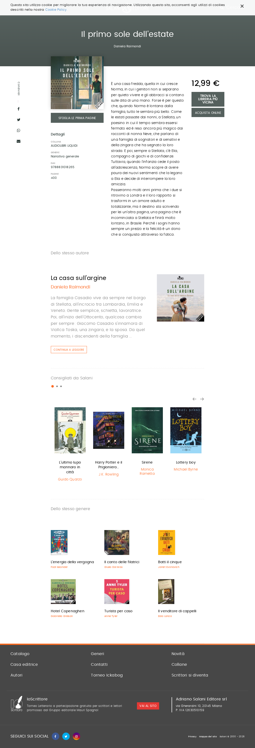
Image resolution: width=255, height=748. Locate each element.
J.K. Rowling (109, 474)
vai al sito (147, 706)
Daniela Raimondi (127, 46)
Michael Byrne (186, 469)
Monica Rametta (147, 472)
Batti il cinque (170, 562)
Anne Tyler (111, 616)
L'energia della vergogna (72, 562)
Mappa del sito (208, 737)
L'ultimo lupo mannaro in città (70, 467)
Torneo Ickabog (107, 675)
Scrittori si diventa (190, 675)
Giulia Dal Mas (113, 567)
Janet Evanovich (168, 567)
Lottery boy (186, 462)
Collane (179, 665)
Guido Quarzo (70, 479)
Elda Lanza (165, 616)
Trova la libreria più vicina (208, 99)
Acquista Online (208, 112)
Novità (178, 654)
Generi (97, 654)
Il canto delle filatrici (121, 562)
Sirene (147, 462)
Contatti (99, 665)
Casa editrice (24, 665)
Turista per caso (118, 611)
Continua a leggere (69, 349)
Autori (16, 675)
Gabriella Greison (62, 616)
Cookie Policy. (56, 9)
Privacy (192, 737)
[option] (70, 444)
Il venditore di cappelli (177, 611)
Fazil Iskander (59, 567)
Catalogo (20, 654)
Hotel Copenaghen (67, 611)
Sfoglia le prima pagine (77, 118)
